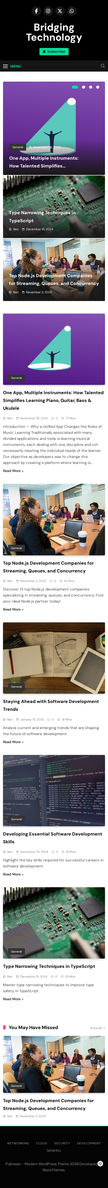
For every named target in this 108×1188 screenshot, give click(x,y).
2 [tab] (83, 87)
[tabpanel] (54, 128)
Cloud (41, 1143)
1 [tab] (75, 87)
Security (62, 1143)
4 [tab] (97, 87)
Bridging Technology (54, 32)
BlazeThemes (54, 1170)
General (17, 147)
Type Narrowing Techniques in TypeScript (49, 966)
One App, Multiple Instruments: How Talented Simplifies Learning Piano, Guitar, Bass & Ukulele (53, 400)
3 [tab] (90, 87)
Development (89, 1143)
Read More (12, 470)
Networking (18, 1143)
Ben (16, 229)
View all (96, 1028)
